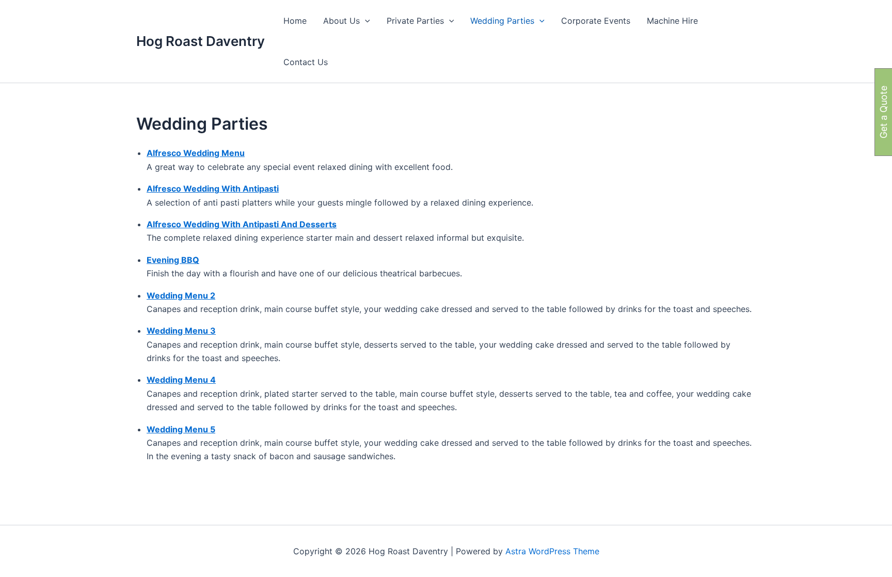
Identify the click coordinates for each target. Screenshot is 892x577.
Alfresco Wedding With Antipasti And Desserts (242, 224)
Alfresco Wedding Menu (196, 153)
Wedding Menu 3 (181, 330)
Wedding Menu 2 (181, 295)
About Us (341, 20)
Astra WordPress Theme (552, 551)
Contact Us (305, 62)
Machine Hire (672, 20)
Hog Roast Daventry (200, 41)
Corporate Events (595, 20)
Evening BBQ (173, 260)
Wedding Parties (502, 20)
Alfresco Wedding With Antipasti (213, 188)
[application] (365, 20)
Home (295, 20)
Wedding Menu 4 (181, 380)
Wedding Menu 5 (181, 429)
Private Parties (415, 20)
